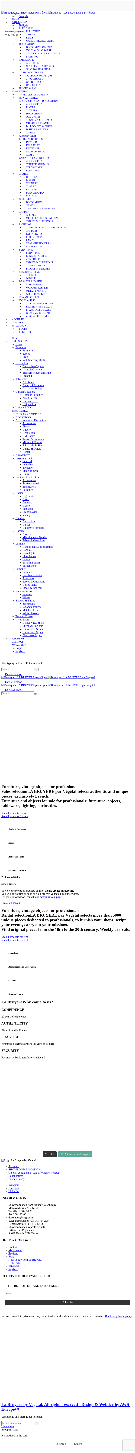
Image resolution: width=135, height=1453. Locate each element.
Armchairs (33, 259)
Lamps (30, 240)
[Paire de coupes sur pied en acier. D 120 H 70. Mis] (17, 1073)
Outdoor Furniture (39, 75)
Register (25, 332)
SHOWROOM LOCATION (24, 1169)
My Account (20, 325)
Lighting (32, 56)
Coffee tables (35, 265)
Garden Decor (35, 82)
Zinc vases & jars (37, 316)
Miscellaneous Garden (42, 218)
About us (18, 319)
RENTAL (14, 1262)
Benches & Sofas (37, 256)
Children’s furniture (40, 208)
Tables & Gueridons (39, 221)
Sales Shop (19, 22)
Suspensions (34, 246)
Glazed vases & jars (39, 303)
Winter (31, 278)
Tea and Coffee (29, 297)
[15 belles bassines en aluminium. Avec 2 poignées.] (118, 1078)
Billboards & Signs (39, 126)
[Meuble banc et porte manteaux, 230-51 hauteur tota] (17, 1134)
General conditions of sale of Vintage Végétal (33, 1172)
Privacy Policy (16, 1178)
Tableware (26, 60)
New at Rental (28, 98)
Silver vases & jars (39, 306)
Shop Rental (20, 91)
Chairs (23, 173)
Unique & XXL (28, 88)
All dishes (33, 63)
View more (7, 1426)
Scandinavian (35, 192)
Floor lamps (34, 237)
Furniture (26, 28)
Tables (30, 34)
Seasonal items (29, 272)
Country (32, 183)
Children (25, 199)
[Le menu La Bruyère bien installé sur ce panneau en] (51, 1137)
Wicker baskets (36, 294)
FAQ (11, 1256)
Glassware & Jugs (38, 69)
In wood (31, 142)
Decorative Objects (39, 47)
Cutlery (31, 110)
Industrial (33, 189)
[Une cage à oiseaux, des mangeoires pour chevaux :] (84, 1094)
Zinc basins (33, 284)
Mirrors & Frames (38, 123)
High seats (33, 177)
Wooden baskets (37, 287)
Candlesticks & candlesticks (46, 227)
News (22, 25)
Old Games (33, 117)
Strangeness (35, 167)
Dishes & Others (37, 129)
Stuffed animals (37, 164)
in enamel (33, 148)
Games (30, 205)
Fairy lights (34, 234)
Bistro (30, 180)
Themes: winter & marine (43, 53)
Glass (30, 154)
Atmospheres (28, 136)
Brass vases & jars (38, 310)
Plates (30, 107)
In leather (33, 145)
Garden (24, 211)
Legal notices (15, 1175)
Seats (29, 37)
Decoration (27, 44)
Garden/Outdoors (31, 72)
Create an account (11, 902)
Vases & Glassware (39, 50)
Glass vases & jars (38, 313)
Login (23, 329)
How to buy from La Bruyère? (25, 1259)
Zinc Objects (34, 79)
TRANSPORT (16, 1266)
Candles (31, 230)
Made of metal (36, 151)
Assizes (31, 215)
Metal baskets (36, 291)
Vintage (31, 196)
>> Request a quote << (34, 94)
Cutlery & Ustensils (40, 66)
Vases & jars (27, 300)
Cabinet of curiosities (34, 158)
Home (15, 18)
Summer (31, 275)
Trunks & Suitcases (39, 120)
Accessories (34, 104)
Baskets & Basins (30, 281)
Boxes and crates (31, 139)
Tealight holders (38, 243)
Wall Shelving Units (40, 41)
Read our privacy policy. (118, 1316)
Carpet (31, 132)
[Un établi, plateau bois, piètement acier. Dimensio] (51, 1073)
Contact (17, 322)
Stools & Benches (38, 268)
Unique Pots (34, 85)
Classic (31, 186)
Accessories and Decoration (38, 101)
